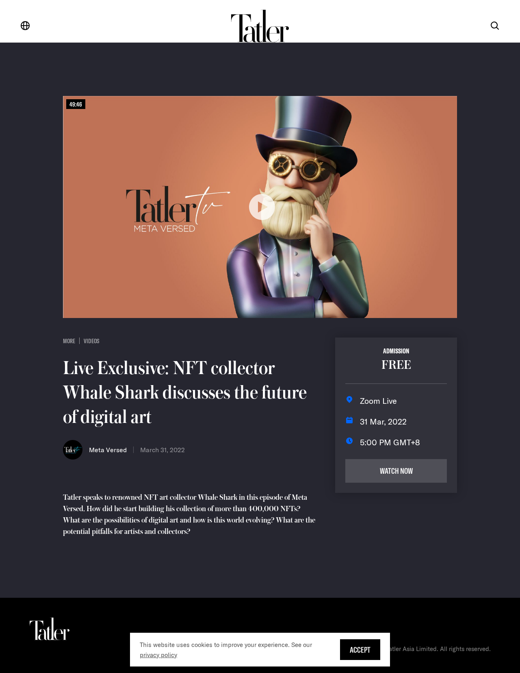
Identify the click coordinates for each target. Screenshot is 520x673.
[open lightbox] (260, 207)
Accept (360, 650)
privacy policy (158, 655)
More (69, 341)
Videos (91, 341)
